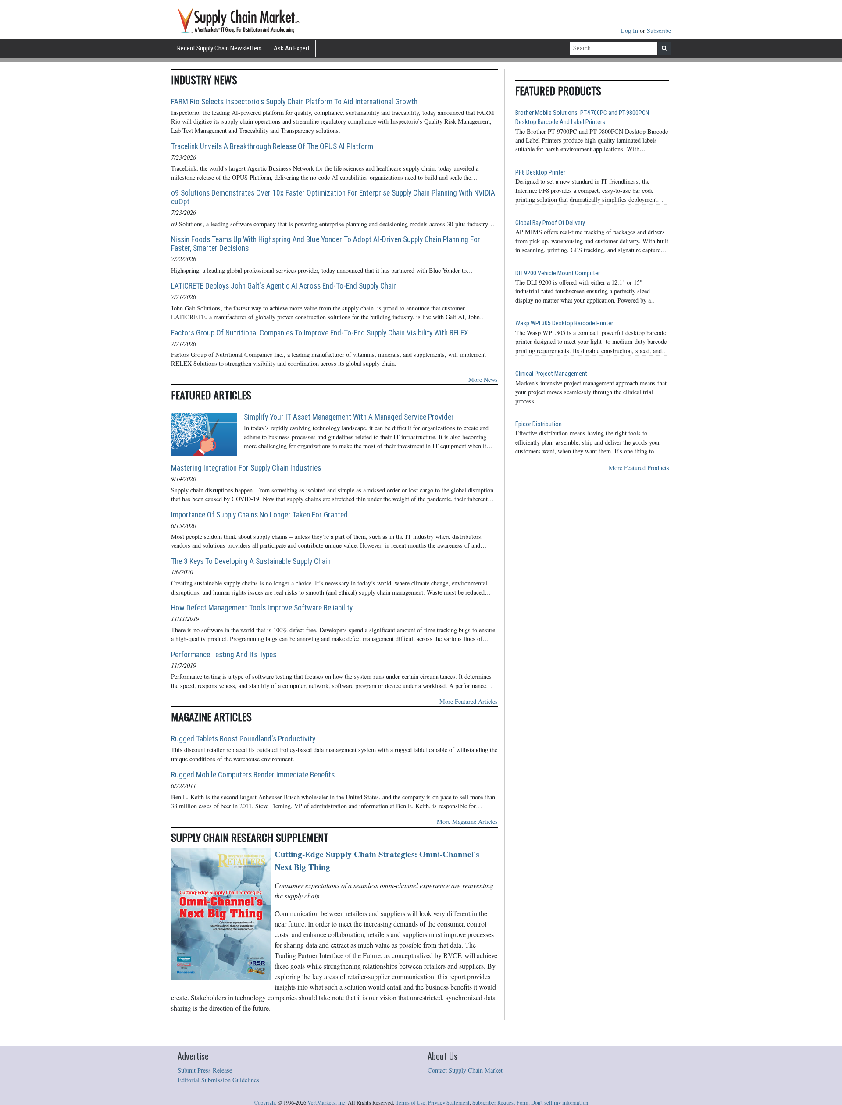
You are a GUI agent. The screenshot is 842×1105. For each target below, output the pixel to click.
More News (483, 379)
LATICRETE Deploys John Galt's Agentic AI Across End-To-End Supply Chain (284, 286)
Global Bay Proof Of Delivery (550, 223)
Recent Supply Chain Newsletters (219, 48)
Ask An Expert (292, 48)
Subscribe (659, 30)
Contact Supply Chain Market (465, 1070)
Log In (630, 30)
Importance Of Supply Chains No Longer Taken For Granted (259, 514)
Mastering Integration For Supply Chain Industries (246, 467)
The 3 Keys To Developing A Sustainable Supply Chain (251, 561)
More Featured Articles (468, 701)
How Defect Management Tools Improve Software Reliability (262, 607)
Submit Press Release (205, 1070)
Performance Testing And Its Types (223, 654)
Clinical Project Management (551, 374)
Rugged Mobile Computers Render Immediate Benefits (253, 774)
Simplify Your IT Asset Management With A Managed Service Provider (349, 417)
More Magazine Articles (467, 821)
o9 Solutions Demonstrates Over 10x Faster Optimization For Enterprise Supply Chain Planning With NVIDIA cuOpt (333, 197)
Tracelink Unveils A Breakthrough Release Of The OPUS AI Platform (272, 146)
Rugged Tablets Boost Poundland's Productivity (243, 738)
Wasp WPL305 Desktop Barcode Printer (564, 323)
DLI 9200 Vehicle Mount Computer (557, 273)
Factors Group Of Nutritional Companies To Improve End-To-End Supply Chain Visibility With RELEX (319, 332)
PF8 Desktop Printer (540, 172)
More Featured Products (639, 467)
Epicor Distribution (538, 424)
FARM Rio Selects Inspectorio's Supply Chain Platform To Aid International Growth (294, 101)
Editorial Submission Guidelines (218, 1080)
